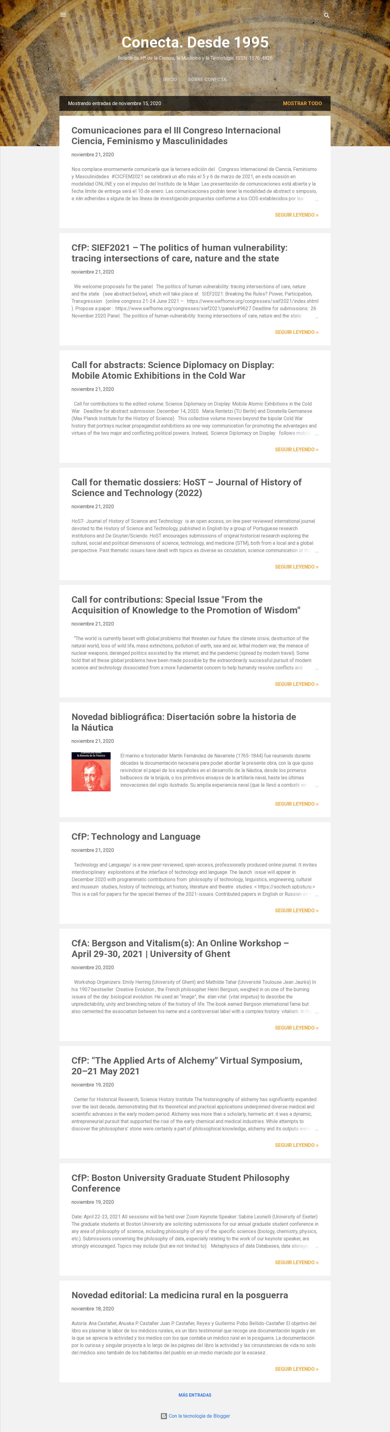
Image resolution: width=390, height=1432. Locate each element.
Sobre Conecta (207, 79)
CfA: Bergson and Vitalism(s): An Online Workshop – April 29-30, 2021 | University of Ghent (180, 948)
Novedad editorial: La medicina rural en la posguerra (180, 1295)
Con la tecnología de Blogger (199, 1416)
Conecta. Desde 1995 (195, 42)
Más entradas (195, 1395)
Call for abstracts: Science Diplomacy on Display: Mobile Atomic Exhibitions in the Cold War (173, 370)
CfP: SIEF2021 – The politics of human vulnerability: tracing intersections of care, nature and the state (180, 253)
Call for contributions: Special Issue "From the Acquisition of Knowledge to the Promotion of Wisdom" (186, 604)
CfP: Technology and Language (136, 836)
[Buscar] (327, 16)
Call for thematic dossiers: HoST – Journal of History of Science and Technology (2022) (187, 487)
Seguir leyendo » (296, 215)
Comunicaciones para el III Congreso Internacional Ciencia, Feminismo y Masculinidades (176, 135)
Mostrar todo (302, 103)
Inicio (170, 79)
